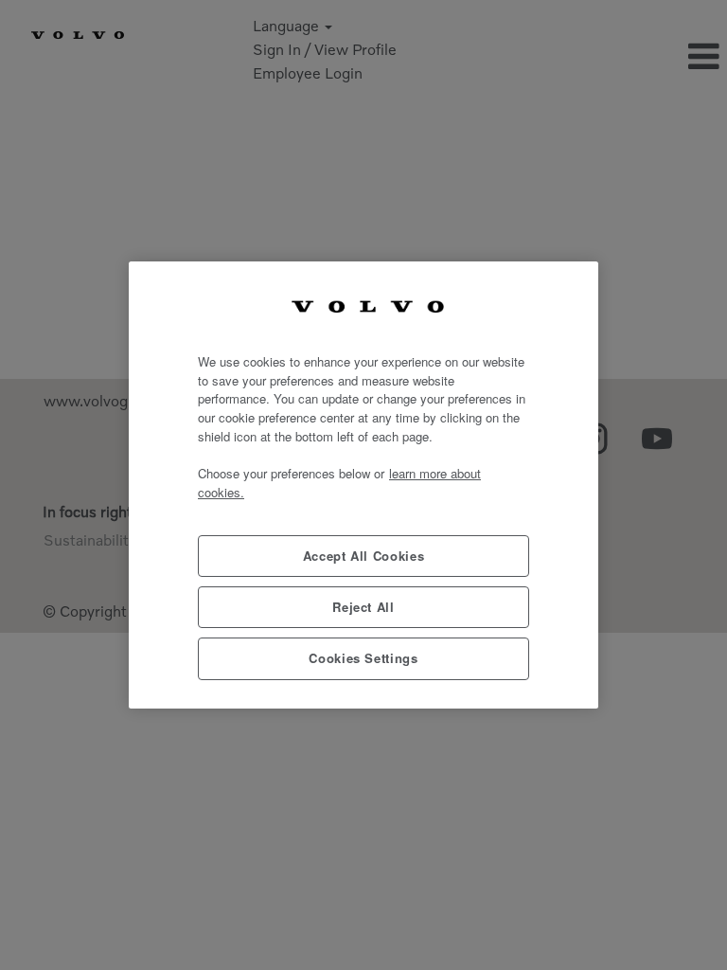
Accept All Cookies (364, 556)
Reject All (363, 607)
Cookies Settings (363, 658)
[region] (363, 484)
